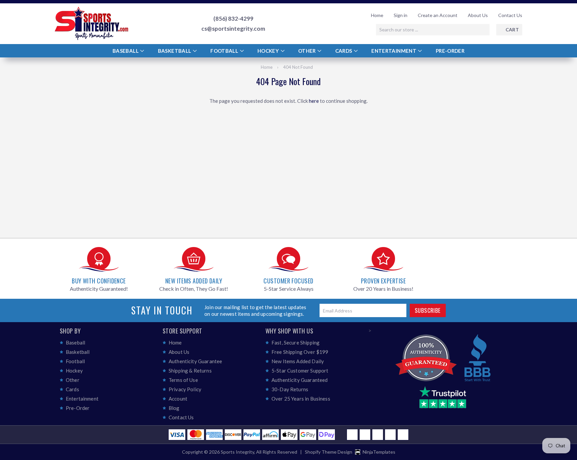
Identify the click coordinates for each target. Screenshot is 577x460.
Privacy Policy (185, 389)
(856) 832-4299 (233, 18)
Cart (512, 29)
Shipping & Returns (190, 371)
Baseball (126, 51)
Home (377, 15)
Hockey (268, 51)
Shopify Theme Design (328, 452)
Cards (344, 51)
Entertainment (394, 51)
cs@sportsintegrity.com (233, 28)
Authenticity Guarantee (195, 361)
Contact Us (510, 15)
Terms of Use (183, 380)
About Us (478, 15)
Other (307, 51)
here (314, 101)
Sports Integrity (237, 452)
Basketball (175, 51)
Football (224, 51)
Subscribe (428, 310)
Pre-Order (450, 51)
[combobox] (433, 29)
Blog (174, 408)
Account (178, 399)
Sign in (400, 15)
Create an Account (437, 15)
